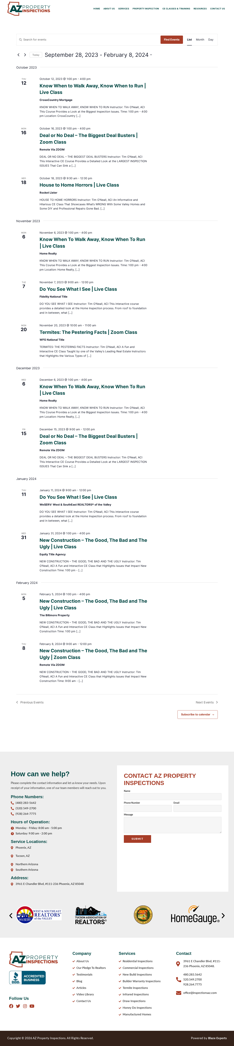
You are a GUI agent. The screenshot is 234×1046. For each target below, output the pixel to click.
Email (176, 803)
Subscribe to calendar (195, 714)
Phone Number (132, 803)
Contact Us (217, 8)
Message (128, 815)
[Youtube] (32, 1006)
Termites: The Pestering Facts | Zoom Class (88, 332)
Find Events (172, 39)
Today (35, 54)
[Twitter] (18, 1006)
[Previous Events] (18, 55)
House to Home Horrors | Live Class (79, 185)
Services (123, 8)
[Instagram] (25, 1006)
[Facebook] (11, 1006)
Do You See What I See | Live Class (78, 289)
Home (96, 8)
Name (127, 791)
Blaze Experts (217, 1038)
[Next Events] (25, 55)
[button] (10, 915)
